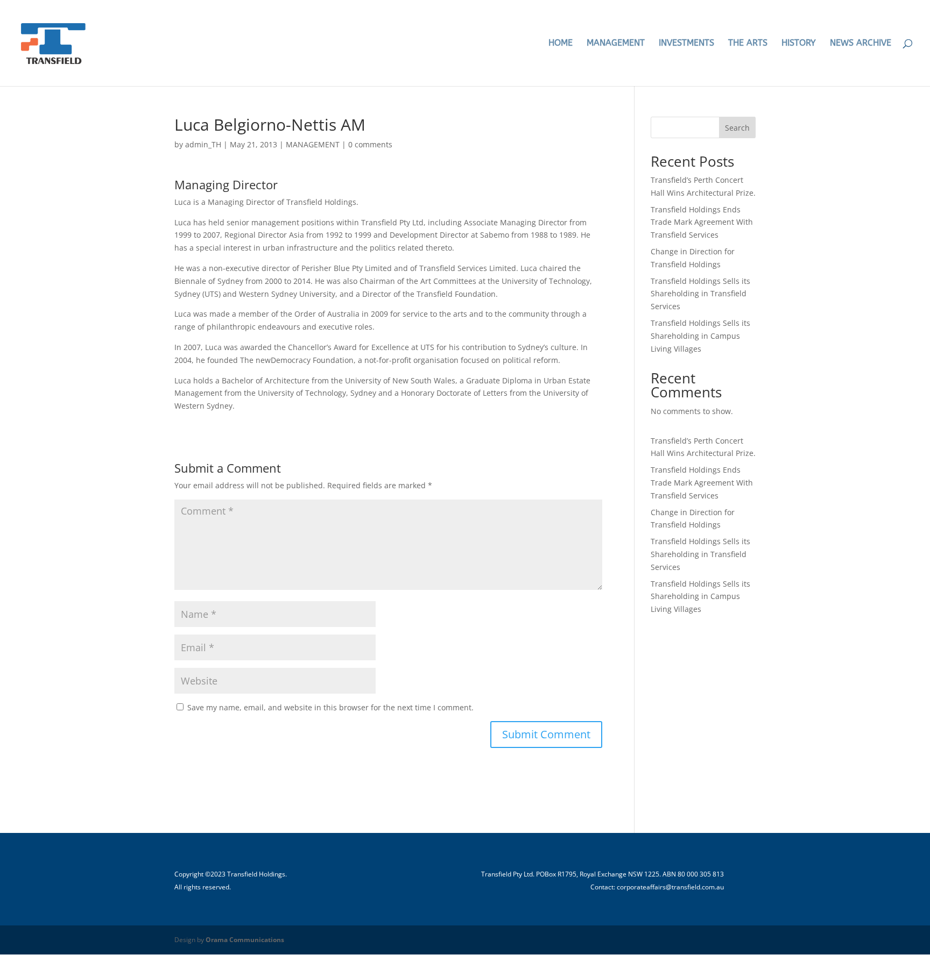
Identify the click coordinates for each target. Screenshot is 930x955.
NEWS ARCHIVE (860, 43)
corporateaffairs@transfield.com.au (670, 887)
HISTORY (798, 43)
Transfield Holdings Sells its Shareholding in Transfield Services (700, 294)
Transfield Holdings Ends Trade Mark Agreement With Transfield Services (702, 222)
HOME (560, 43)
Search (737, 128)
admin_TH (203, 144)
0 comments (370, 144)
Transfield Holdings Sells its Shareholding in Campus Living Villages (700, 336)
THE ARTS (747, 43)
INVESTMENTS (686, 43)
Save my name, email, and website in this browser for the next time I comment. (330, 707)
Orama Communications (245, 939)
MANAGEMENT (616, 43)
